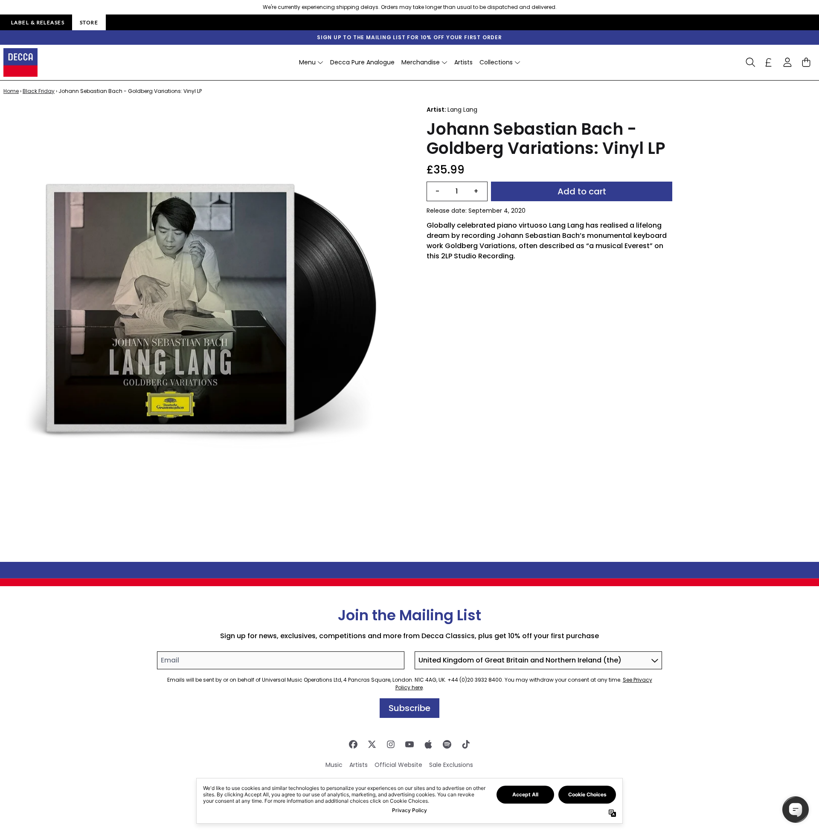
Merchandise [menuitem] (420, 62)
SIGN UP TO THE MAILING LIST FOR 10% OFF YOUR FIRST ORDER (409, 37)
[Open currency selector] (768, 62)
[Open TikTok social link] (465, 744)
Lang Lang (462, 109)
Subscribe (409, 708)
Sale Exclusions (451, 765)
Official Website (398, 765)
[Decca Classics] (20, 62)
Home (11, 91)
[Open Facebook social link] (353, 744)
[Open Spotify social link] (447, 744)
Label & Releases (37, 22)
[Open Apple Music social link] (428, 744)
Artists (358, 765)
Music (334, 765)
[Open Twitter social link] (372, 744)
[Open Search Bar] (750, 62)
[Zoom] (206, 308)
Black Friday (39, 91)
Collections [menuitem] (496, 62)
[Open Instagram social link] (390, 744)
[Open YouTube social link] (409, 744)
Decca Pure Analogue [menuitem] (362, 62)
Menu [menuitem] (307, 62)
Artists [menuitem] (463, 62)
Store (89, 22)
